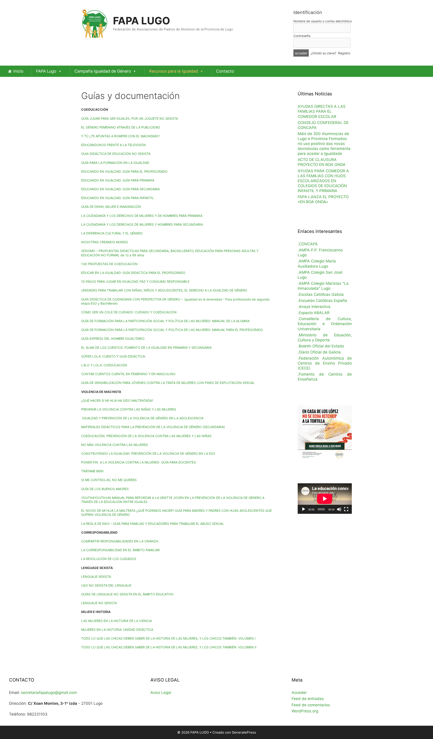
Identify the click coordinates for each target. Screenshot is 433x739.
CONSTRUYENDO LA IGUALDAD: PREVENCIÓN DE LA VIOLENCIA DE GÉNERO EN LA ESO (148, 453)
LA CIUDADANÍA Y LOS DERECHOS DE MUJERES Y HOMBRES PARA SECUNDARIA (142, 224)
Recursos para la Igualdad (173, 71)
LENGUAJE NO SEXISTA (99, 603)
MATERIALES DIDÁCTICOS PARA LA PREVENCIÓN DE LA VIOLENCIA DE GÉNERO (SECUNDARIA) (153, 427)
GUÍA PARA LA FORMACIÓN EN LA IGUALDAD (115, 163)
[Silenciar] (339, 509)
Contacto (225, 71)
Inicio (18, 71)
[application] (325, 498)
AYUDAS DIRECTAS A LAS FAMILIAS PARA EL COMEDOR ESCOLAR (321, 111)
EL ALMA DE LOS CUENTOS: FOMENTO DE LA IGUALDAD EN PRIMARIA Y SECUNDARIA (146, 347)
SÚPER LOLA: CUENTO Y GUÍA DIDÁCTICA (113, 356)
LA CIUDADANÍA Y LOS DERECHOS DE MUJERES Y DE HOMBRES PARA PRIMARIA (141, 216)
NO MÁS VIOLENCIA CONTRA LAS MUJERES (114, 445)
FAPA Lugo (46, 71)
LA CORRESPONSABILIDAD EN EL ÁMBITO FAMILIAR (120, 550)
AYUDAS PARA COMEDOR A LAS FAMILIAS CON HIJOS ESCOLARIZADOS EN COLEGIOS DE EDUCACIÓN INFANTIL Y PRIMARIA (323, 181)
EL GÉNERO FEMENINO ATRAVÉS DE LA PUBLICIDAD (120, 127)
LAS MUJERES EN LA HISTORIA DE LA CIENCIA (116, 621)
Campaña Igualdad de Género (102, 71)
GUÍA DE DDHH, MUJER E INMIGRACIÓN (111, 207)
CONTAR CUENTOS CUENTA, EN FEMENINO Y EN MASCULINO (128, 374)
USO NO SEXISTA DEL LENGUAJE (106, 585)
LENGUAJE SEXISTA (96, 576)
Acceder (299, 692)
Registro (344, 53)
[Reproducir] (303, 509)
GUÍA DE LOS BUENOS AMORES (105, 489)
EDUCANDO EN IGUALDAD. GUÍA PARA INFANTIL (117, 198)
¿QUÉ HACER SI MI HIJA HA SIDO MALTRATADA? (117, 400)
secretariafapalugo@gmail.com (49, 692)
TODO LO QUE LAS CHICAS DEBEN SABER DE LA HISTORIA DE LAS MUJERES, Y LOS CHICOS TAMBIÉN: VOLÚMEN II (168, 647)
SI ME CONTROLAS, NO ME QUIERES (109, 480)
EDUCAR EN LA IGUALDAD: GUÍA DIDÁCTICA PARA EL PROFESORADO (133, 273)
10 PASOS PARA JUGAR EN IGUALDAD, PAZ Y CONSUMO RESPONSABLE (135, 281)
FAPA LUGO (141, 20)
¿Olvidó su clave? (323, 53)
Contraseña (301, 36)
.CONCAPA (308, 244)
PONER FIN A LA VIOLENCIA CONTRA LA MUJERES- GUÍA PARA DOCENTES (138, 462)
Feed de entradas (308, 698)
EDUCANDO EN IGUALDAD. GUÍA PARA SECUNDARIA (120, 189)
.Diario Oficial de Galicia (319, 352)
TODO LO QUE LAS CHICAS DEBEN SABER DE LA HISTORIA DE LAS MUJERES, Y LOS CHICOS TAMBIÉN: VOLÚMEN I (168, 638)
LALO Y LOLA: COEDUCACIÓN (104, 365)
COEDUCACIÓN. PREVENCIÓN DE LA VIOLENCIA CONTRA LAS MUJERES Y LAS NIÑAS (146, 436)
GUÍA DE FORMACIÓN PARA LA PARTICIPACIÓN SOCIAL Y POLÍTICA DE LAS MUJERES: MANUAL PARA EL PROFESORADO (172, 330)
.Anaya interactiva (314, 306)
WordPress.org (305, 711)
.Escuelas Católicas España (322, 300)
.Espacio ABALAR (313, 312)
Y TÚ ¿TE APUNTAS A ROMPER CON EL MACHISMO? (120, 136)
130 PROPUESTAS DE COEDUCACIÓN (109, 264)
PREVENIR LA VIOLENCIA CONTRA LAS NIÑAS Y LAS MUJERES (128, 409)
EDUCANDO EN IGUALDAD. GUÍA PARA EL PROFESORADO (124, 171)
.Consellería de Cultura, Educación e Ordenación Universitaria (325, 324)
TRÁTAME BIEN (92, 471)
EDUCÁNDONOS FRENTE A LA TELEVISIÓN (113, 145)
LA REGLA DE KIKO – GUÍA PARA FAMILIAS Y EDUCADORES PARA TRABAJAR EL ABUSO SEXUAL (152, 524)
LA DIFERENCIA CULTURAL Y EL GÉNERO (112, 233)
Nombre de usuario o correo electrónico (322, 21)
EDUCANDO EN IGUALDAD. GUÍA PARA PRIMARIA (117, 180)
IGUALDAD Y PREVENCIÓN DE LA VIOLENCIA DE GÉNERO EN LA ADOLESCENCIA (142, 418)
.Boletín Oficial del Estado (321, 346)
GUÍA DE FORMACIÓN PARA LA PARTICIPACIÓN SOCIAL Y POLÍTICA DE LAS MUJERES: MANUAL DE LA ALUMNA (165, 321)
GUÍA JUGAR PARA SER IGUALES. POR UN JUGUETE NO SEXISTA (129, 118)
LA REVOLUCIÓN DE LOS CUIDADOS (108, 559)
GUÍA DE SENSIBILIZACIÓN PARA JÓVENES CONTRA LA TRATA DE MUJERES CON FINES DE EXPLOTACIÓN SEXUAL (168, 383)
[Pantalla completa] (346, 509)
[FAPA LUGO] (94, 23)
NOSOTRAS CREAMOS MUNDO (104, 242)
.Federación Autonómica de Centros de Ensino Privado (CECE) (325, 363)
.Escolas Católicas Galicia (321, 294)
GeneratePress (244, 732)
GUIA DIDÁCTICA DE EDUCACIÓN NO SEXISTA (115, 154)
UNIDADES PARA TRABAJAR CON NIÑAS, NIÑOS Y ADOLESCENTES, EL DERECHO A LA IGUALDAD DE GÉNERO (164, 290)
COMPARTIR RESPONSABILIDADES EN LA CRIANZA (119, 541)
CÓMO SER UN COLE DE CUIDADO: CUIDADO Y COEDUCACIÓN (129, 312)
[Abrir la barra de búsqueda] (427, 70)
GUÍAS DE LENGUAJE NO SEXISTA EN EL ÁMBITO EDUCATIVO (127, 594)
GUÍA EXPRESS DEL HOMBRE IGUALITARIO (113, 338)
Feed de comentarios (311, 705)
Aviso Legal (160, 692)
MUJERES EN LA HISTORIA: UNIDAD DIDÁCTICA (117, 629)
